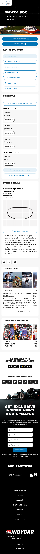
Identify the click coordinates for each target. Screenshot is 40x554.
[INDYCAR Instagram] (4, 382)
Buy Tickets (18, 44)
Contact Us (20, 500)
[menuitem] (20, 56)
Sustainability (20, 519)
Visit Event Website (19, 39)
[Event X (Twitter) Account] (9, 262)
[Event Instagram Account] (3, 262)
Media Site (20, 510)
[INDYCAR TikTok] (25, 382)
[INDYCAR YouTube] (20, 382)
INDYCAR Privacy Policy (21, 456)
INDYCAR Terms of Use (28, 454)
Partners (20, 514)
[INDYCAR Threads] (30, 382)
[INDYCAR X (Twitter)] (9, 382)
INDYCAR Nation (20, 505)
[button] (20, 50)
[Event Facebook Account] (15, 262)
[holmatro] (15, 475)
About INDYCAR (20, 490)
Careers (20, 495)
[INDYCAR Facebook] (15, 382)
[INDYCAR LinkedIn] (35, 382)
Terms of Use (20, 549)
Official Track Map (21, 231)
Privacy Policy (20, 544)
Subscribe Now (20, 450)
